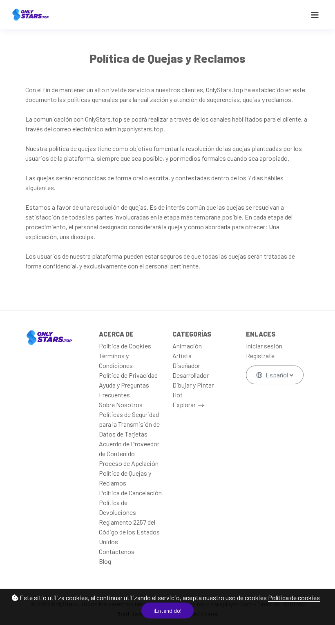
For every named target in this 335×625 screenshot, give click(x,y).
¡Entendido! (167, 610)
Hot (177, 395)
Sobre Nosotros (121, 404)
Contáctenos (116, 551)
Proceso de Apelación (129, 463)
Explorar (184, 404)
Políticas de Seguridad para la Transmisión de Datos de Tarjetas (129, 424)
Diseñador (186, 365)
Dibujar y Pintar (193, 385)
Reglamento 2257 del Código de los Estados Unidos (129, 531)
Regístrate (260, 355)
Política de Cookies (125, 346)
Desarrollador (190, 375)
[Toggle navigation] (315, 15)
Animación (187, 346)
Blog (105, 561)
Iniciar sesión (264, 346)
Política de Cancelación (130, 492)
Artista (182, 355)
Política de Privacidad (128, 375)
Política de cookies (294, 597)
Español (276, 375)
